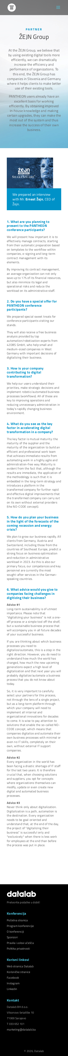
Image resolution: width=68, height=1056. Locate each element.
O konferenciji (15, 931)
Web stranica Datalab (20, 966)
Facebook (13, 977)
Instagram (13, 983)
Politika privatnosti (18, 948)
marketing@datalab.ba (21, 1029)
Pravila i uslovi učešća (20, 943)
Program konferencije (20, 926)
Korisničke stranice (18, 972)
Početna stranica (17, 920)
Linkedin (12, 989)
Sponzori (12, 937)
